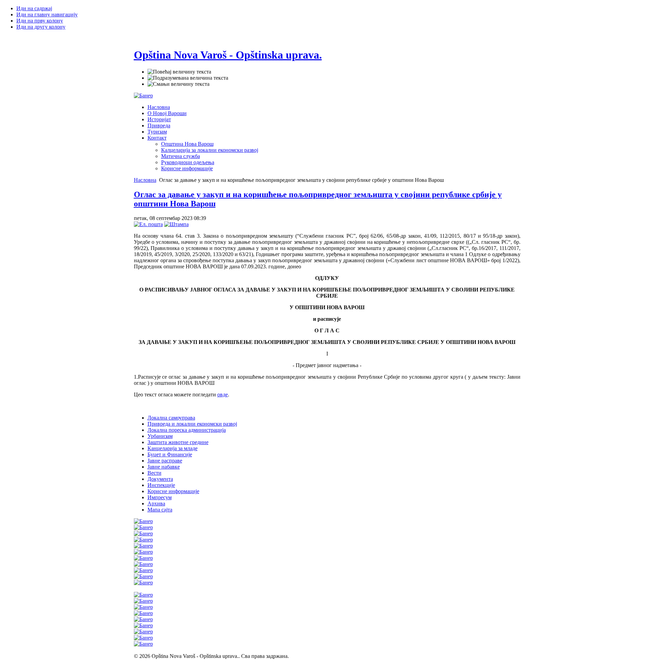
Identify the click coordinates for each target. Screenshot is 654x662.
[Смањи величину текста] (178, 84)
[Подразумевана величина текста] (187, 78)
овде (222, 394)
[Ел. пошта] (148, 224)
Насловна (145, 180)
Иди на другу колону (40, 27)
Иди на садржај (34, 8)
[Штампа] (176, 224)
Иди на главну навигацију (47, 14)
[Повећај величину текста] (179, 72)
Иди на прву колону (39, 20)
